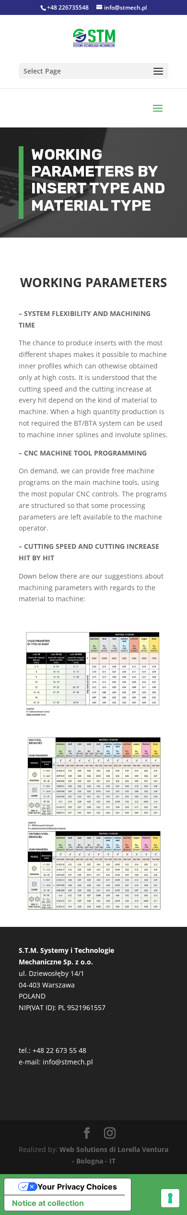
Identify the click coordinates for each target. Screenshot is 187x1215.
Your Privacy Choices (77, 1186)
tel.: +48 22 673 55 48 (52, 1050)
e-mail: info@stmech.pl (56, 1061)
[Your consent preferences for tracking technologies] (170, 1198)
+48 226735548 (68, 7)
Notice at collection (48, 1203)
